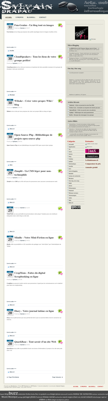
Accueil (8, 17)
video (70, 198)
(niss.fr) (45, 386)
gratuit (43, 394)
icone (48, 394)
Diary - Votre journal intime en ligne (34, 311)
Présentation (72, 188)
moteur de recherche (74, 176)
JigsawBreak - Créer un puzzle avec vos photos (82, 110)
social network (86, 397)
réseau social (49, 397)
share (75, 397)
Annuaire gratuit (91, 167)
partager (26, 397)
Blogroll (31, 17)
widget (53, 400)
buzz (13, 393)
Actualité (71, 144)
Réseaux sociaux (73, 193)
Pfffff (70, 183)
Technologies (72, 195)
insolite (12, 50)
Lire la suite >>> (11, 47)
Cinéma (71, 159)
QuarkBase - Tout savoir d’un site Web (35, 341)
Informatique (72, 163)
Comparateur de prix (93, 163)
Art (69, 149)
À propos (19, 17)
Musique (12, 95)
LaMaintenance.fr (91, 160)
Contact (42, 17)
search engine (67, 397)
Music (5, 397)
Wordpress (14, 386)
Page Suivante (56, 377)
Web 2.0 (12, 129)
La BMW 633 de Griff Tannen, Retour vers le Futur (83, 48)
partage (20, 397)
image (52, 394)
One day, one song (74, 181)
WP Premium (25, 386)
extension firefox (24, 394)
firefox (33, 394)
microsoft (64, 394)
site (79, 397)
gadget (71, 161)
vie (46, 400)
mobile (70, 394)
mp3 (106, 394)
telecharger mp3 (98, 397)
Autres (70, 154)
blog (70, 156)
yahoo (66, 400)
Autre (70, 151)
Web (11, 165)
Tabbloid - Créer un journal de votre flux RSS (81, 105)
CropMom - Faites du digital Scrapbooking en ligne (29, 274)
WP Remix (34, 386)
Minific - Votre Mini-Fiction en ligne (34, 237)
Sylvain (22, 28)
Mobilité (71, 173)
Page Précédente (14, 377)
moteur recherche (98, 394)
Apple (2, 394)
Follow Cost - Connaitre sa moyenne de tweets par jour (84, 107)
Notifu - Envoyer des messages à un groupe (81, 115)
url (106, 397)
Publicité (71, 190)
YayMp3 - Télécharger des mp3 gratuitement (81, 112)
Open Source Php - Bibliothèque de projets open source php (33, 136)
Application (72, 146)
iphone (57, 394)
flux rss (38, 394)
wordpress (60, 400)
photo (70, 185)
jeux (70, 168)
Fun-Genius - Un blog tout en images (34, 25)
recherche (58, 397)
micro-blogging (73, 171)
